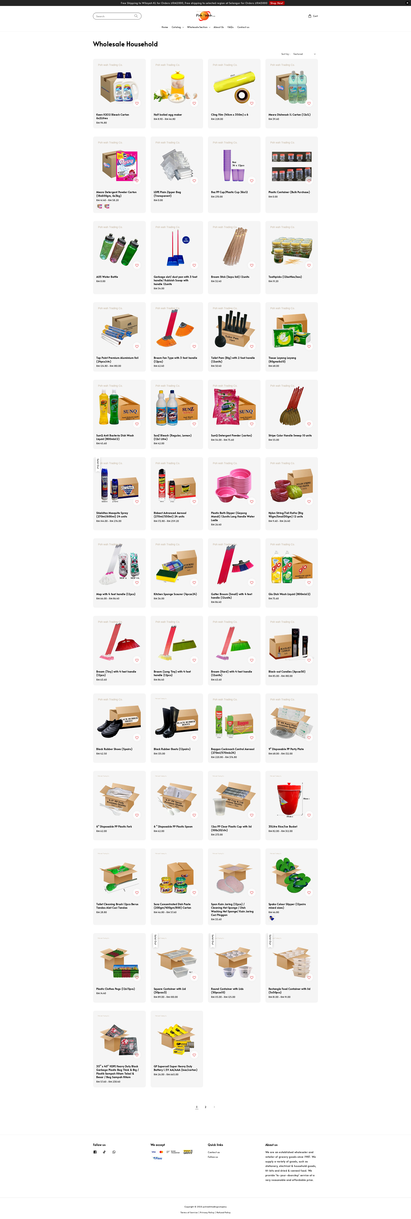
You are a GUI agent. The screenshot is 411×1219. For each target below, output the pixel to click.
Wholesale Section (197, 27)
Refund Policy (224, 1212)
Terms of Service (189, 1212)
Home (165, 27)
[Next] (214, 1107)
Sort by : (285, 53)
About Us (219, 27)
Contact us (243, 27)
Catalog (176, 27)
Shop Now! (276, 3)
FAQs (230, 27)
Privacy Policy (207, 1212)
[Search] (136, 16)
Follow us (213, 1156)
